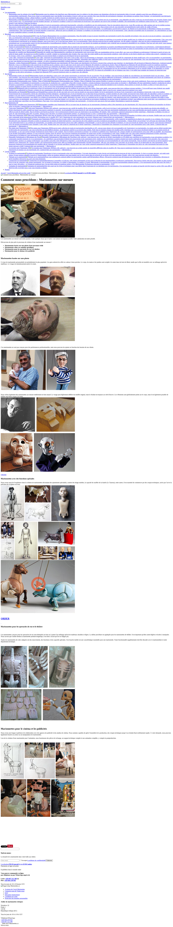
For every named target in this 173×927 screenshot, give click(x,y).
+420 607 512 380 (11, 879)
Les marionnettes (10, 12)
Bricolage (8, 34)
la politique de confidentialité (36, 860)
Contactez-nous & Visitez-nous (14, 891)
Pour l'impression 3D (11, 103)
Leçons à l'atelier (10, 151)
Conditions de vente (11, 896)
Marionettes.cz (5, 2)
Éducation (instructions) (12, 895)
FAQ (6, 893)
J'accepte (33, 860)
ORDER (3, 475)
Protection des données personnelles (16, 898)
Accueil (3, 173)
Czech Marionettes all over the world (18, 173)
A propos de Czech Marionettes (15, 889)
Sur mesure (8, 74)
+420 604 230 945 (10, 880)
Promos (7, 169)
